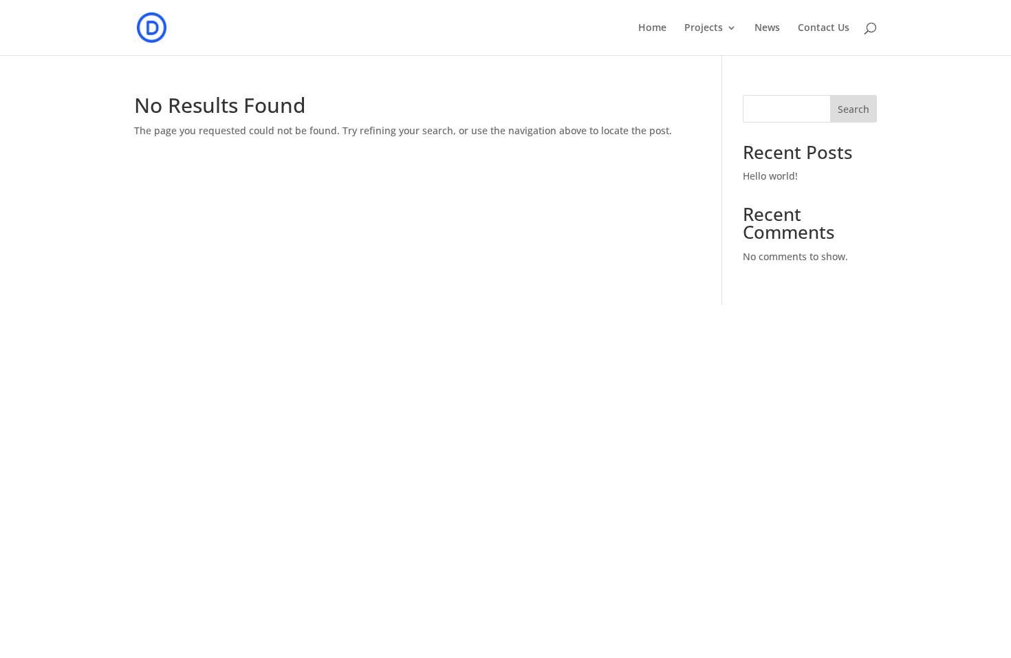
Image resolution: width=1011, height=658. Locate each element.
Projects (703, 28)
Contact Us (823, 28)
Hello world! (770, 175)
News (767, 28)
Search (853, 109)
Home (652, 28)
